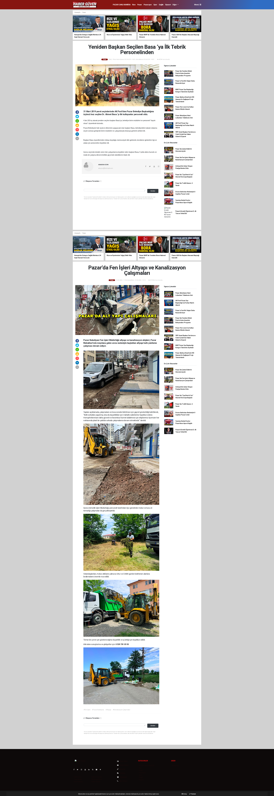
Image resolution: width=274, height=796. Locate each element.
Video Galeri (124, 765)
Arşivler (122, 773)
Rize (134, 5)
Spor (155, 5)
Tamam (193, 794)
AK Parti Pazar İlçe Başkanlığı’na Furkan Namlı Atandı (184, 125)
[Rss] (93, 769)
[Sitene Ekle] (101, 769)
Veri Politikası (78, 782)
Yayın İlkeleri (78, 779)
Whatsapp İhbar (97, 779)
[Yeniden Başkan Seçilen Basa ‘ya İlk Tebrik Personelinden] (117, 85)
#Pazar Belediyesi (98, 710)
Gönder (152, 191)
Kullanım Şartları (97, 777)
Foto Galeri (124, 761)
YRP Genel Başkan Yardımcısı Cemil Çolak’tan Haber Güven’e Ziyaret (185, 134)
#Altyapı (108, 710)
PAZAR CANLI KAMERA (121, 5)
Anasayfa (77, 12)
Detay (185, 794)
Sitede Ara (175, 765)
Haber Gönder (96, 782)
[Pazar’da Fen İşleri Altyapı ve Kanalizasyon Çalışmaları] (117, 310)
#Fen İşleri (87, 710)
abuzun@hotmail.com (105, 168)
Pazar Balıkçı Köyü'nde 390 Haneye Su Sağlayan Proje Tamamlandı (184, 99)
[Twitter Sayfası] (78, 769)
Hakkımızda (78, 777)
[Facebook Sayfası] (75, 769)
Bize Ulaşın (123, 781)
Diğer (175, 5)
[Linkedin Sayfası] (89, 769)
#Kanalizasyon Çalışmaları (121, 710)
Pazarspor (148, 5)
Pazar (139, 5)
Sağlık (161, 5)
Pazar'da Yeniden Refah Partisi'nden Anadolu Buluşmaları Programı (183, 73)
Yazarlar (122, 769)
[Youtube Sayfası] (86, 769)
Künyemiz (123, 777)
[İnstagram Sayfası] (82, 769)
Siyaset (168, 5)
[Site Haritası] (97, 769)
